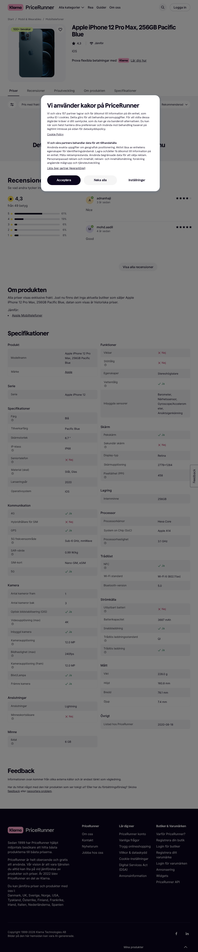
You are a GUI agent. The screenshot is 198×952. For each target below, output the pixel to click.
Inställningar (137, 180)
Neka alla (100, 180)
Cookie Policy (55, 134)
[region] (100, 143)
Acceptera (64, 180)
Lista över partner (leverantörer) (66, 168)
